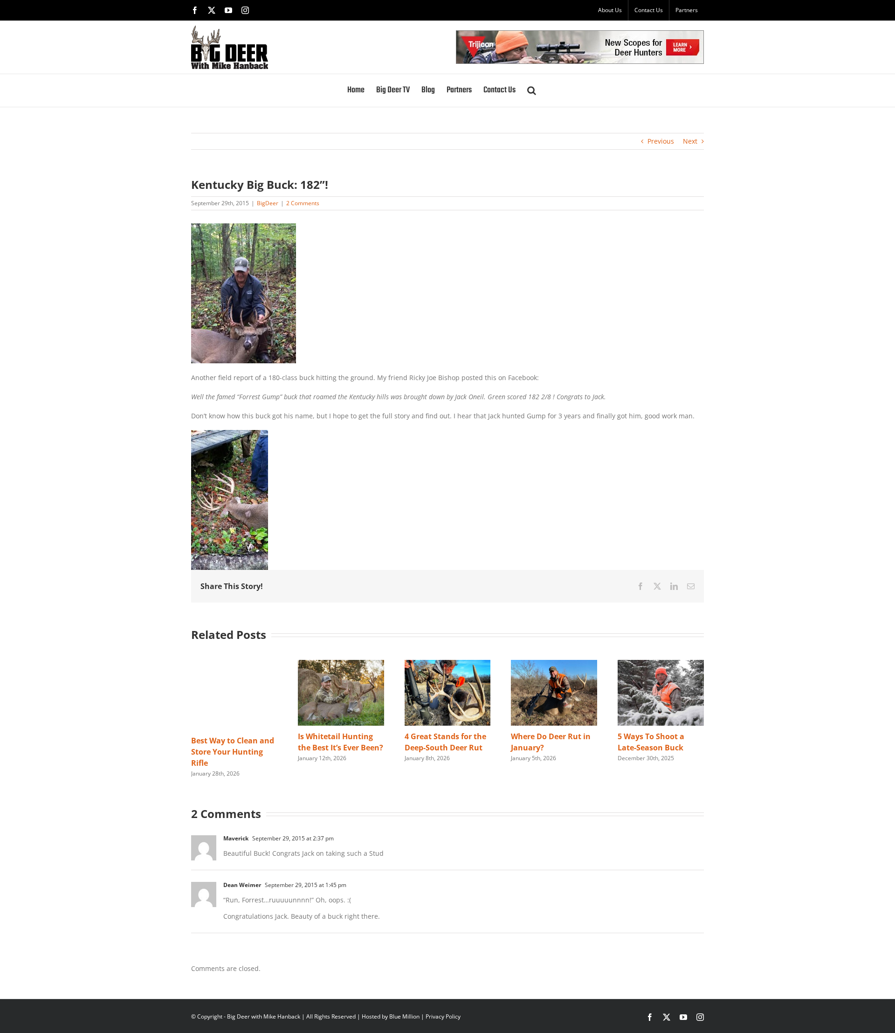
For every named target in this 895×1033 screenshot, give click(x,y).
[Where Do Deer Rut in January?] (554, 664)
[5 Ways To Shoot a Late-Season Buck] (661, 664)
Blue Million (404, 1016)
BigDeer (267, 203)
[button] (531, 90)
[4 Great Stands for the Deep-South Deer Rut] (448, 664)
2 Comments (302, 203)
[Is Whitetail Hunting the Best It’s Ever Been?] (341, 664)
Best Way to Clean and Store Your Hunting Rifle (232, 751)
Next (690, 141)
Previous (660, 141)
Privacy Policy (443, 1016)
